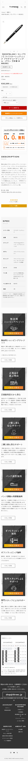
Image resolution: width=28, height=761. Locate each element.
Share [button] (3, 79)
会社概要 (20, 729)
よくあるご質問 (20, 720)
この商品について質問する (15, 118)
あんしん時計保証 (7, 733)
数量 (2, 90)
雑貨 (8, 12)
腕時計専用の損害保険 (7, 736)
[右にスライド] (17, 51)
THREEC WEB (11, 758)
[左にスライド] (10, 51)
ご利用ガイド (20, 709)
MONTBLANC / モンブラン (9, 14)
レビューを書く (14, 205)
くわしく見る (8, 360)
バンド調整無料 (7, 740)
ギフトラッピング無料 (7, 738)
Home (3, 12)
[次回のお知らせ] (25, 2)
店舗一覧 (20, 731)
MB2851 (21, 14)
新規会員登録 (7, 710)
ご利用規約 (20, 712)
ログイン (7, 708)
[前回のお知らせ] (2, 2)
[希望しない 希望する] (10, 102)
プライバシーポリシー (20, 718)
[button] (3, 7)
